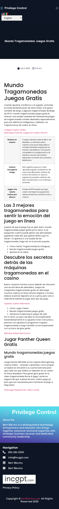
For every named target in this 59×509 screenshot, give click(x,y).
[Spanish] (7, 13)
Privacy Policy (11, 487)
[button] (57, 8)
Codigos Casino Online (15, 130)
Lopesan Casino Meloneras (17, 303)
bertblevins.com (30, 498)
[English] (3, 13)
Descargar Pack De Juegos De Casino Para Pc (26, 132)
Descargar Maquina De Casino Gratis (21, 390)
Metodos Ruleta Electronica (17, 333)
